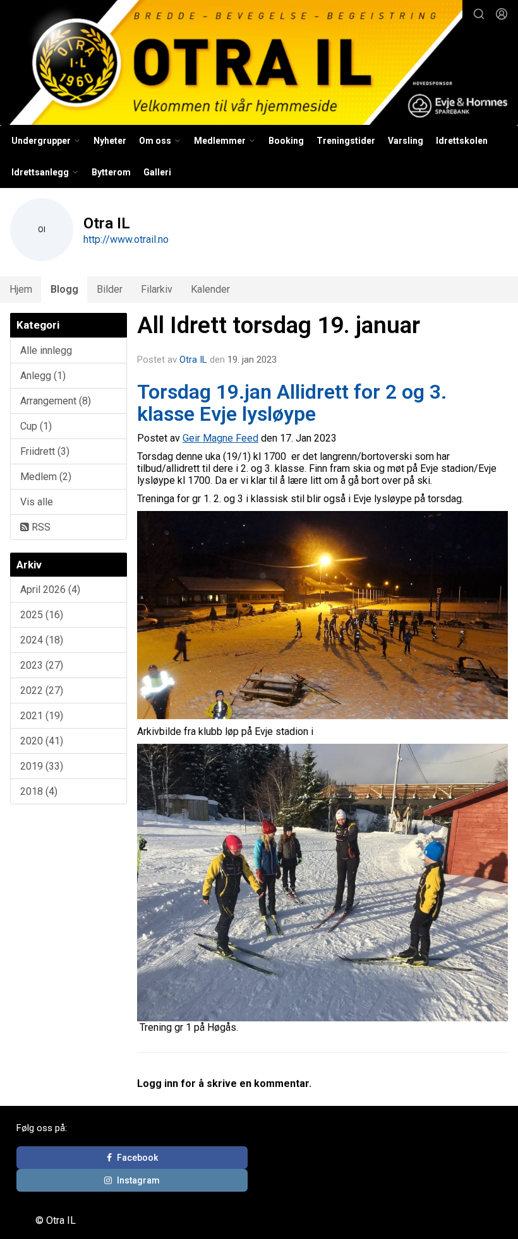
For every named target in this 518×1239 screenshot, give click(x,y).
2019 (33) (41, 766)
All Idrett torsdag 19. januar (278, 325)
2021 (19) (41, 716)
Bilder (110, 289)
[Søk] (478, 14)
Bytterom (111, 172)
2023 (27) (41, 665)
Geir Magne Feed (220, 438)
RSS (40, 527)
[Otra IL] (259, 64)
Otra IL (193, 359)
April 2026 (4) (50, 590)
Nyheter (109, 141)
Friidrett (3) (44, 451)
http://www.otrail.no (126, 239)
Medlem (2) (45, 477)
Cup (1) (36, 426)
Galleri (157, 172)
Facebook (137, 1158)
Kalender (210, 289)
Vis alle (36, 502)
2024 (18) (41, 640)
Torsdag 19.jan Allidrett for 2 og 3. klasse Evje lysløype (292, 403)
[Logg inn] (501, 14)
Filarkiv (156, 289)
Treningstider (345, 141)
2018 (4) (38, 791)
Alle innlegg (46, 350)
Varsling (405, 141)
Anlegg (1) (43, 376)
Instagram (138, 1180)
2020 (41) (41, 741)
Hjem (20, 289)
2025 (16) (41, 615)
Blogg (64, 289)
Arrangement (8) (55, 401)
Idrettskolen (462, 141)
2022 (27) (41, 690)
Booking (286, 141)
